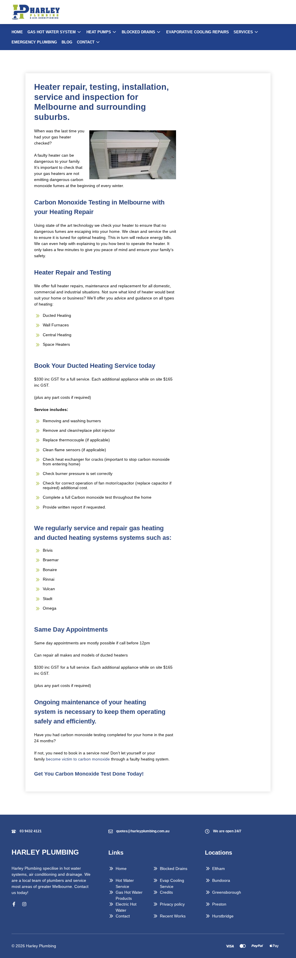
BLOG (67, 42)
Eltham (218, 868)
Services (243, 32)
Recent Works (173, 916)
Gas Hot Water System (51, 32)
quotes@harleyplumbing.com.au (142, 831)
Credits (166, 892)
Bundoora (221, 880)
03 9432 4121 (31, 831)
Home (17, 32)
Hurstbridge (223, 916)
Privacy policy (172, 904)
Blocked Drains (138, 32)
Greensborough (226, 892)
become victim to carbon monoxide (78, 759)
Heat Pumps (98, 32)
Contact (86, 42)
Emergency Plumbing (34, 42)
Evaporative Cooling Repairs (197, 32)
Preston (219, 904)
